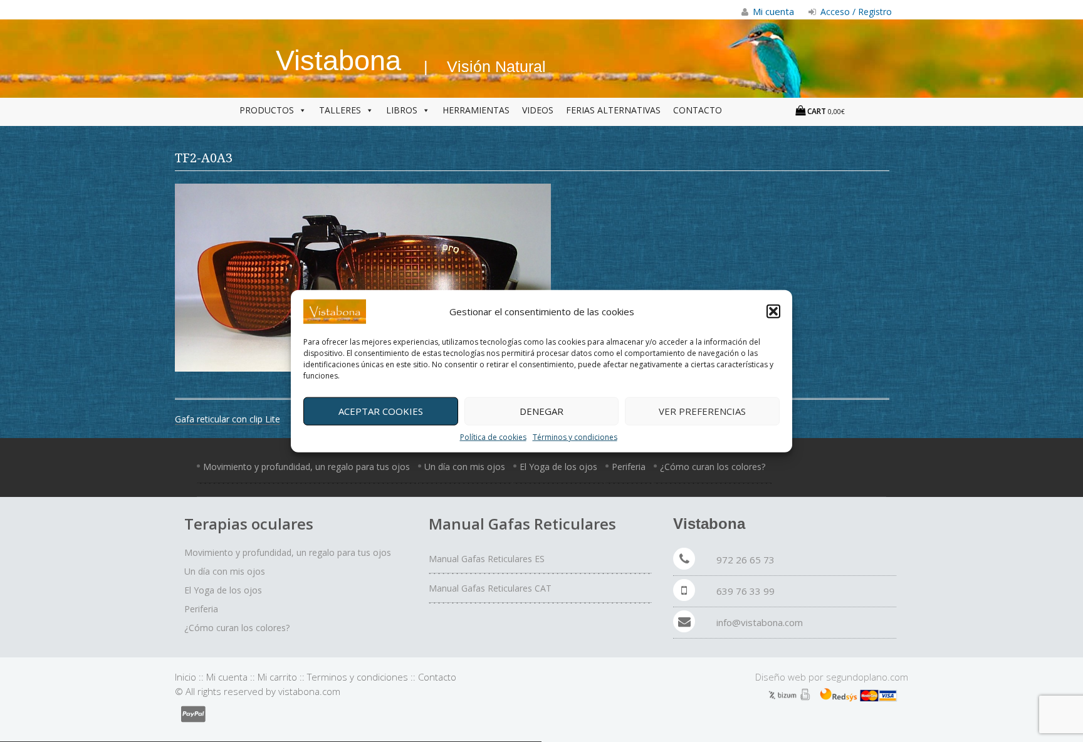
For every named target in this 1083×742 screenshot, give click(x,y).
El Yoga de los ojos (558, 467)
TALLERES (340, 110)
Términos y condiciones (575, 436)
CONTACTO (697, 110)
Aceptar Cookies (380, 411)
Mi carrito (277, 677)
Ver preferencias (702, 411)
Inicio (185, 677)
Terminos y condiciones (357, 677)
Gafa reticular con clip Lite (227, 419)
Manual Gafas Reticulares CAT (490, 588)
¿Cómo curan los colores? (712, 467)
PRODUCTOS (266, 110)
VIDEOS (537, 110)
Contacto (437, 677)
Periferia (629, 467)
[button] (773, 311)
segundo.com (867, 677)
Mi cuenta (227, 677)
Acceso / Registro (855, 12)
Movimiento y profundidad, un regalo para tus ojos (306, 467)
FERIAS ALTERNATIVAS (613, 110)
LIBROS (401, 110)
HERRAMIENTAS (476, 110)
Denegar (541, 411)
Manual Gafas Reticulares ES (487, 559)
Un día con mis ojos (464, 467)
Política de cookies (493, 436)
